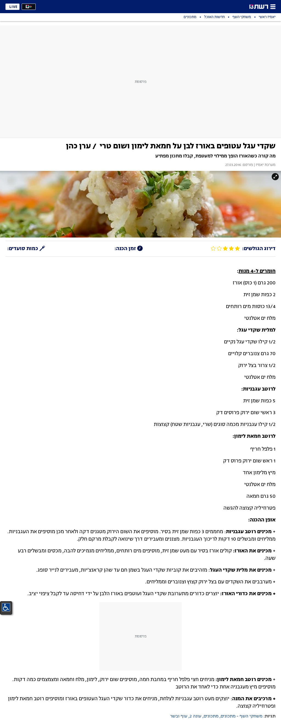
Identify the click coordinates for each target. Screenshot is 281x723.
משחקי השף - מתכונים (241, 716)
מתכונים (211, 716)
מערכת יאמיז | (264, 165)
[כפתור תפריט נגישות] (6, 607)
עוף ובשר (178, 716)
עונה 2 (195, 716)
